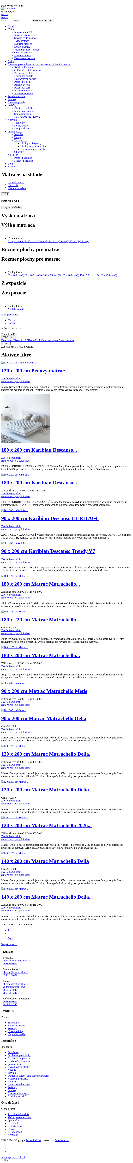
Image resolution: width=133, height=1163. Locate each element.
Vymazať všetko (11, 207)
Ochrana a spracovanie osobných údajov (28, 1075)
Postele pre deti (22, 81)
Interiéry (12, 1090)
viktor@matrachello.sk (14, 986)
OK (5, 194)
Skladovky (13, 1022)
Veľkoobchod (15, 1132)
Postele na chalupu (23, 93)
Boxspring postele (23, 73)
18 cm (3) (22, 241)
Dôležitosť (8, 337)
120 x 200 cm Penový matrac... (35, 371)
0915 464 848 (10, 989)
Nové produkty (15, 1031)
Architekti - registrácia (19, 1058)
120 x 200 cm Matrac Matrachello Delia (45, 790)
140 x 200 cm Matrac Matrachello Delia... (47, 897)
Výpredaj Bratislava (18, 1078)
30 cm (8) (75, 241)
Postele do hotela (23, 90)
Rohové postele (22, 84)
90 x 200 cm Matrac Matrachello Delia (43, 718)
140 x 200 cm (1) (70, 275)
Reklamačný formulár (19, 1061)
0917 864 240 (10, 992)
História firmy (15, 1126)
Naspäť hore (9, 944)
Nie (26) (12, 309)
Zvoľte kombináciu (11, 378)
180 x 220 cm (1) (108, 275)
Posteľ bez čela (22, 87)
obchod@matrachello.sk (15, 972)
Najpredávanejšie (16, 1034)
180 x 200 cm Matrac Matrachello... (40, 584)
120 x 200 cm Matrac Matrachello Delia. (45, 754)
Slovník (12, 1072)
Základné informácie (18, 1114)
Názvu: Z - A (34, 340)
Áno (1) (21, 309)
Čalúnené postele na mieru (27, 70)
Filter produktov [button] (9, 314)
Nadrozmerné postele (25, 78)
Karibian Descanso (17, 1025)
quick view (15, 381)
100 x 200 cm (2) (52, 275)
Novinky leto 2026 (17, 1096)
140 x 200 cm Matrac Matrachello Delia (45, 861)
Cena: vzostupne (50, 340)
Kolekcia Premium (23, 67)
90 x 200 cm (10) (34, 275)
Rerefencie (13, 1123)
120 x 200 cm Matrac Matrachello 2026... (46, 825)
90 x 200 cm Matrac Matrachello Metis (44, 691)
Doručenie (13, 1052)
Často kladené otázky (19, 1067)
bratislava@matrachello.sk (16, 960)
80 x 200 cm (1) (16, 275)
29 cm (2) (64, 241)
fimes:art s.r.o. (62, 1140)
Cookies (12, 1081)
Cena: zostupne (66, 340)
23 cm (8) (43, 241)
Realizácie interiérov (18, 1093)
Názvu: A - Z (20, 340)
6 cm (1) (12, 241)
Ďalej (11, 938)
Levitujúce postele (23, 76)
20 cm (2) (33, 241)
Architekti (13, 1134)
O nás (11, 1129)
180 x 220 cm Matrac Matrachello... (40, 620)
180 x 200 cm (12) (89, 275)
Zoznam (12, 323)
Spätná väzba (14, 1064)
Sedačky (12, 1028)
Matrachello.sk (33, 1140)
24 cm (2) (54, 241)
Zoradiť (6, 343)
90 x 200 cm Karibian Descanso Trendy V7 (48, 551)
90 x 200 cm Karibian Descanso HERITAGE (50, 518)
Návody (12, 1069)
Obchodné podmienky (19, 1055)
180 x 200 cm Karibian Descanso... (39, 450)
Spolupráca (13, 1120)
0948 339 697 (10, 963)
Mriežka (12, 320)
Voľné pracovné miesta (19, 1117)
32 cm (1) (85, 241)
